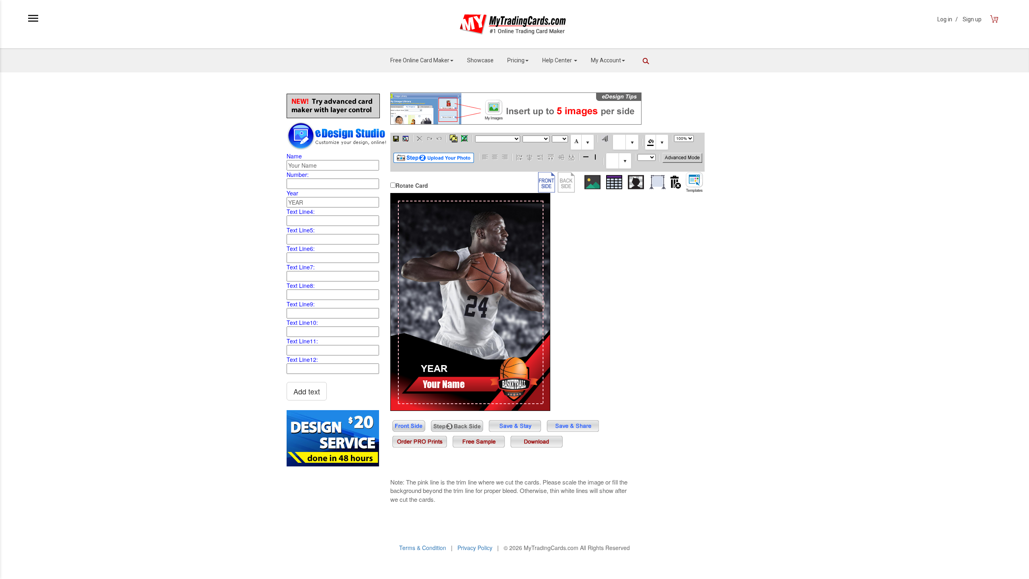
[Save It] (396, 138)
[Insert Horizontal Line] (586, 156)
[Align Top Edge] (550, 157)
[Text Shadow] (605, 138)
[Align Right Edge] (540, 157)
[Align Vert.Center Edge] (561, 157)
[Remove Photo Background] (636, 182)
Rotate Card (412, 185)
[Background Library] (658, 182)
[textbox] (582, 142)
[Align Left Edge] (519, 157)
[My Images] (453, 138)
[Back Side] (566, 182)
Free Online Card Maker (419, 60)
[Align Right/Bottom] (505, 156)
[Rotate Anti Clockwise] (439, 138)
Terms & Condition (422, 548)
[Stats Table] (614, 182)
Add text (306, 391)
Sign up (972, 19)
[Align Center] (495, 156)
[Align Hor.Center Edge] (530, 157)
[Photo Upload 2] (434, 158)
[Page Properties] (405, 138)
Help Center (557, 60)
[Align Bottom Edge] (571, 157)
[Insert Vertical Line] (596, 156)
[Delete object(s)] (675, 182)
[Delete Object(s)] (419, 138)
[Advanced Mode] (682, 158)
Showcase (480, 60)
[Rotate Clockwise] (429, 138)
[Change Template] (694, 182)
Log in (947, 19)
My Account (606, 60)
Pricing (516, 60)
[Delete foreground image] (464, 138)
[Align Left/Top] (485, 156)
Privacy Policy (474, 548)
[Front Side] (546, 182)
